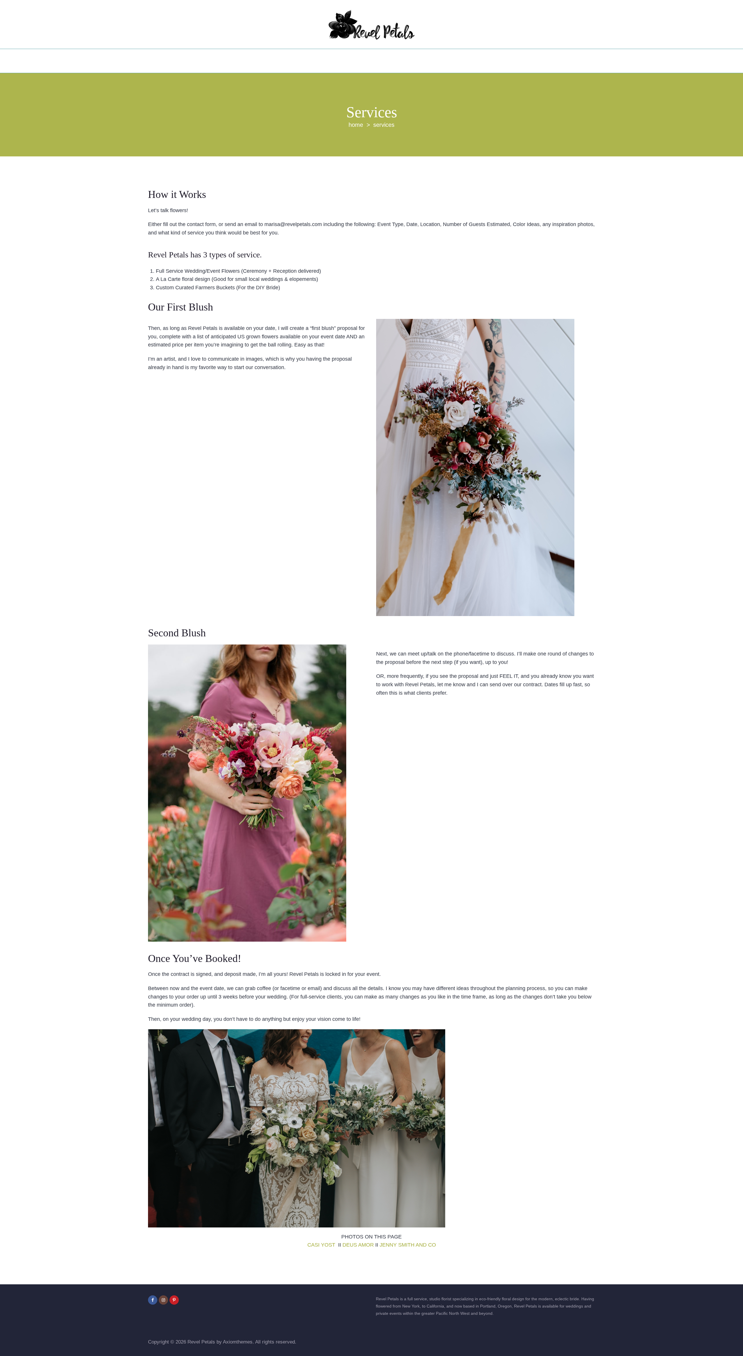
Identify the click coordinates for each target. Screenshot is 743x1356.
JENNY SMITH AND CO (408, 1245)
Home (356, 125)
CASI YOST (322, 1245)
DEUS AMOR (358, 1245)
